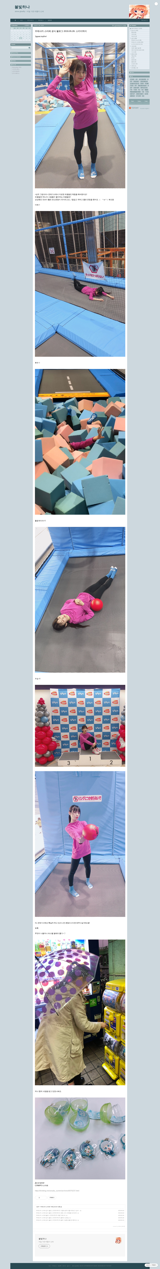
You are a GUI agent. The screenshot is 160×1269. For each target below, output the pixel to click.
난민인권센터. (16, 71)
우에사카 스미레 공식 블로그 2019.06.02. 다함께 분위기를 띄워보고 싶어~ (57, 1210)
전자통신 (134, 67)
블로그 (135, 89)
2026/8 (27, 25)
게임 (133, 56)
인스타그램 (136, 81)
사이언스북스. (16, 69)
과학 (133, 66)
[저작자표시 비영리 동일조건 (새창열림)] (59, 1198)
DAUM (95, 1265)
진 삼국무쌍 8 (144, 87)
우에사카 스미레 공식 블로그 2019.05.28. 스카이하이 (61, 31)
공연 (143, 96)
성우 (134, 38)
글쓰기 (69, 1265)
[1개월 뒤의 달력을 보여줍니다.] (29, 25)
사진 (133, 34)
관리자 (64, 1265)
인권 (136, 79)
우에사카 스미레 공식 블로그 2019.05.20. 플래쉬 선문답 (52, 1218)
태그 (21, 20)
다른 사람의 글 (136, 48)
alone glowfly (75, 1265)
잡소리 (134, 30)
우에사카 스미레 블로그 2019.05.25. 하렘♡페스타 (50, 1215)
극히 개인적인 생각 (137, 50)
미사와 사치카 (144, 81)
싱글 (136, 85)
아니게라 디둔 (140, 94)
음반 (131, 89)
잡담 (133, 32)
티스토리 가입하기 (144, 108)
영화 (133, 61)
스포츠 (134, 63)
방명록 (50, 20)
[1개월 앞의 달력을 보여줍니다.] (24, 25)
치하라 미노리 (136, 40)
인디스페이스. (16, 73)
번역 (142, 89)
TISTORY (108, 1265)
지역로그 (54, 1265)
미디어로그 (30, 20)
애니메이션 (136, 87)
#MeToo (132, 79)
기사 (133, 52)
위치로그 (40, 20)
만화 (133, 60)
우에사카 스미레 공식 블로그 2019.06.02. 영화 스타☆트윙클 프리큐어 (56, 1213)
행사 (143, 92)
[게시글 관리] (44, 1197)
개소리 (134, 36)
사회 (133, 46)
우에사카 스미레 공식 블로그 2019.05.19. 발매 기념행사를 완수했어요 (56, 1220)
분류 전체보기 (136, 28)
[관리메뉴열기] (156, 3)
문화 (134, 54)
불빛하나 (22, 7)
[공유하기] (41, 1197)
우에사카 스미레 (137, 42)
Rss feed (143, 20)
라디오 (142, 83)
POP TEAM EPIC (134, 83)
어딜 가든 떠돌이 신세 (46, 1242)
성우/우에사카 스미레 (120, 25)
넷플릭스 (138, 96)
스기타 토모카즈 (137, 44)
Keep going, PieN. (17, 67)
